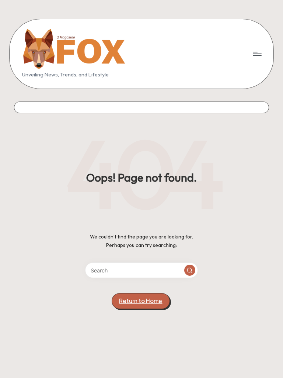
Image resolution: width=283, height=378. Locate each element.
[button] (189, 270)
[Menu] (257, 54)
